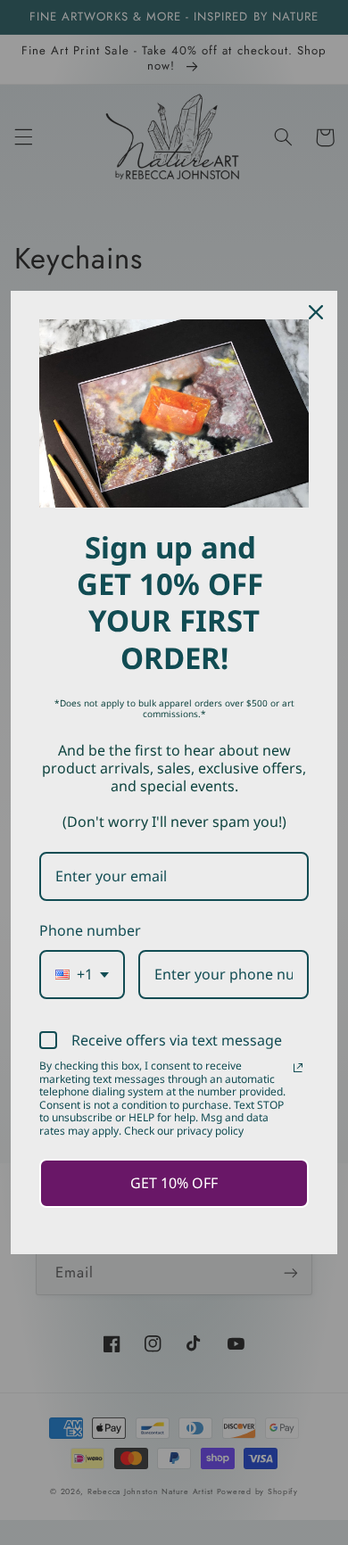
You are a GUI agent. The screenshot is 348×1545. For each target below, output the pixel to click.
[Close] (315, 312)
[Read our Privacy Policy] (298, 1067)
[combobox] (82, 974)
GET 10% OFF (174, 1183)
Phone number (90, 930)
